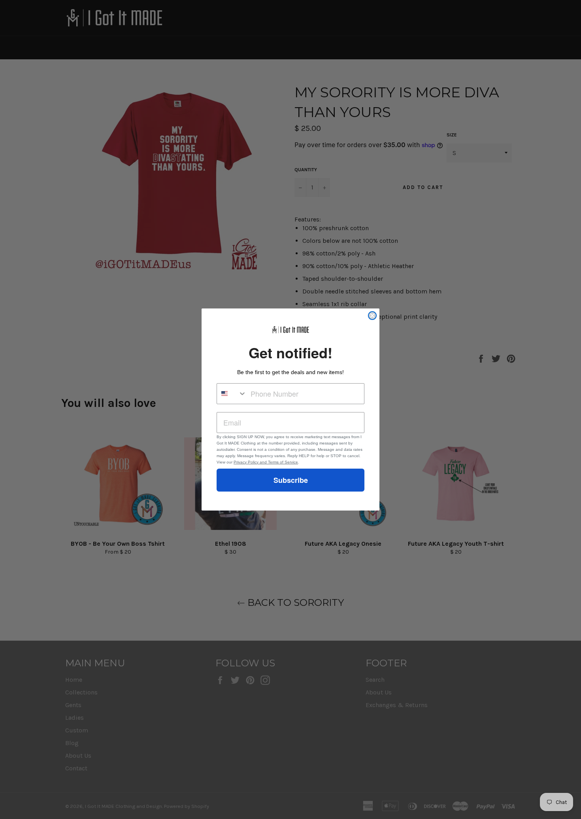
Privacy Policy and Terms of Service (266, 462)
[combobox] (232, 394)
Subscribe (291, 480)
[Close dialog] (372, 316)
